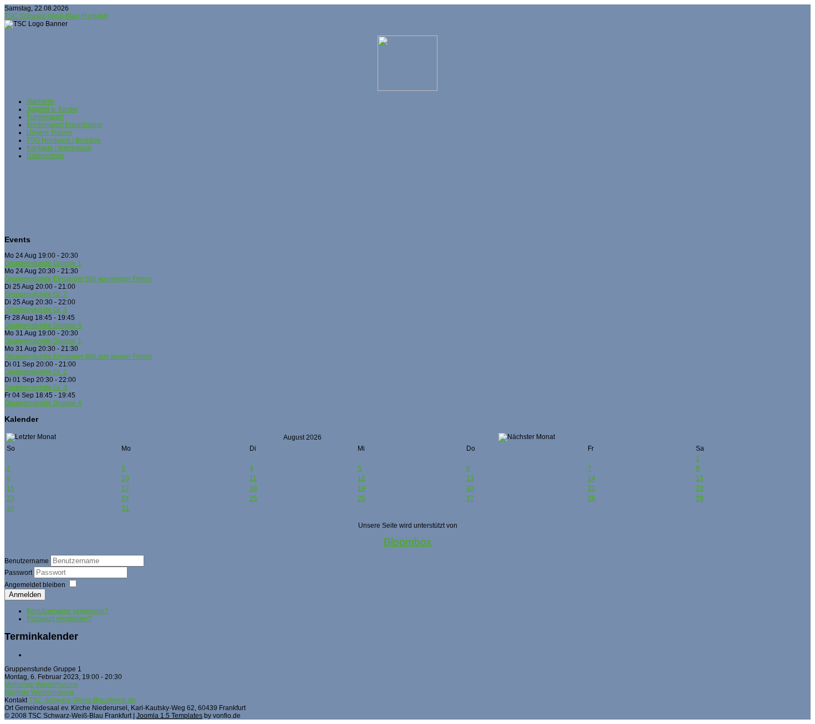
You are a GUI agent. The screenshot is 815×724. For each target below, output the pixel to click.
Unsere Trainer (49, 132)
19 (361, 488)
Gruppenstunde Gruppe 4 (42, 325)
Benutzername (26, 561)
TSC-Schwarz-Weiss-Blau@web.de (82, 700)
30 (10, 508)
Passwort (19, 573)
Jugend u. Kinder (52, 109)
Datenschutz (45, 156)
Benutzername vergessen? (67, 611)
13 (470, 478)
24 (125, 498)
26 (361, 498)
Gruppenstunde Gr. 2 (35, 294)
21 (591, 488)
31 (125, 508)
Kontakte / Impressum (59, 148)
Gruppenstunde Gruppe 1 (42, 263)
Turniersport (45, 117)
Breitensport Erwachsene (65, 125)
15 (700, 478)
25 (253, 498)
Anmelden (25, 594)
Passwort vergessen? (59, 619)
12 (361, 478)
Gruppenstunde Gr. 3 (35, 310)
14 (591, 478)
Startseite (41, 101)
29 (700, 498)
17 (125, 488)
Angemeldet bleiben (34, 585)
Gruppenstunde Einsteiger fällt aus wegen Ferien (78, 279)
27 (470, 498)
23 (10, 498)
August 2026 (302, 437)
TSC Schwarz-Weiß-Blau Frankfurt (56, 16)
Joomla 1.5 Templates (169, 716)
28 (591, 498)
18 (253, 488)
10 (125, 478)
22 (700, 488)
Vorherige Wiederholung (41, 685)
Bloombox (408, 542)
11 (253, 478)
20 (470, 488)
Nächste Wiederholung (39, 692)
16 (10, 488)
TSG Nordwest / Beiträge (64, 140)
